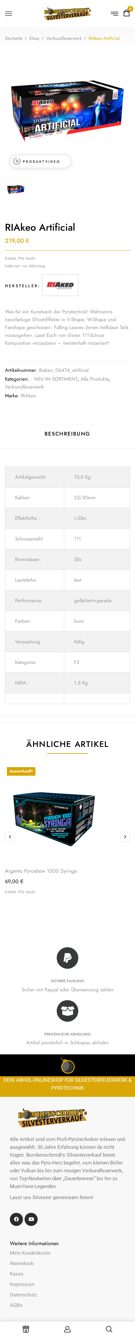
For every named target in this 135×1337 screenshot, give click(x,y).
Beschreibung (67, 433)
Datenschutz (23, 1295)
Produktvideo (41, 161)
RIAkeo (28, 395)
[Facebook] (16, 1219)
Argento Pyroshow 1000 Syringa (41, 871)
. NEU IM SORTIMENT (54, 379)
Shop (34, 38)
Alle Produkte (94, 379)
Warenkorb (21, 1263)
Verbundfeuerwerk (64, 38)
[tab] (67, 436)
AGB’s (16, 1305)
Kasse (16, 1274)
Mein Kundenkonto (30, 1253)
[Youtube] (31, 1219)
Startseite (13, 38)
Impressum (22, 1284)
